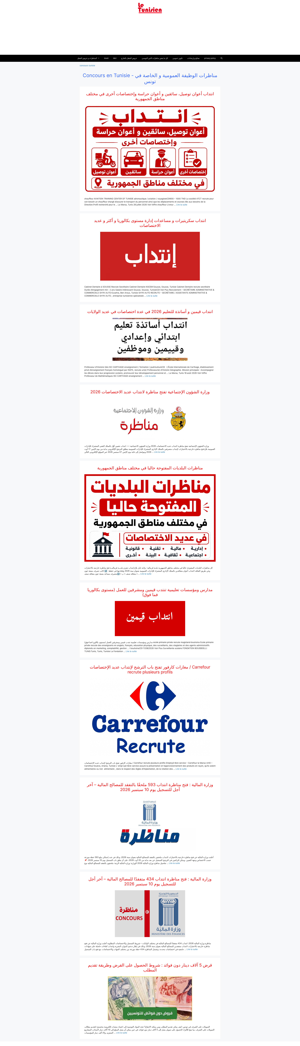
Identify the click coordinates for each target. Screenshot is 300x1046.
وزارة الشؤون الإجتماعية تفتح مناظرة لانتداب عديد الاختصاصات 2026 (150, 391)
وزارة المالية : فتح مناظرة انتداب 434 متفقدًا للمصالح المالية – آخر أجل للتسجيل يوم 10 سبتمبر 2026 (150, 881)
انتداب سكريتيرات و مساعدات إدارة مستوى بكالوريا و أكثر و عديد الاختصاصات (150, 223)
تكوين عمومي (177, 58)
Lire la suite (181, 204)
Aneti (106, 58)
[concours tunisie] (150, 8)
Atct (114, 58)
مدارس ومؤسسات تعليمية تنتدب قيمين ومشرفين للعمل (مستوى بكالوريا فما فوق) (150, 592)
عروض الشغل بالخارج (129, 58)
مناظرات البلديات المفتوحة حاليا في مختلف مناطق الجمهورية (150, 467)
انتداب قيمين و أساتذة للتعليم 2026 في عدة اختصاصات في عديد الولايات (150, 311)
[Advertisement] (150, 35)
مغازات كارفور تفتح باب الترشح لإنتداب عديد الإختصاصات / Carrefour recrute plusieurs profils (150, 669)
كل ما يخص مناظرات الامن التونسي (155, 58)
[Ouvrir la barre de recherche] (221, 58)
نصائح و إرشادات (193, 58)
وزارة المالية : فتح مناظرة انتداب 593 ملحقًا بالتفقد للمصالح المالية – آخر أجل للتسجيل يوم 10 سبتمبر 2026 (150, 787)
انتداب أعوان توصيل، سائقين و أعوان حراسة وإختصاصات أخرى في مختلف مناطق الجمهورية (150, 96)
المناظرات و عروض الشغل (87, 58)
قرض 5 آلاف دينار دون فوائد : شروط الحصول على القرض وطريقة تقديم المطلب (150, 967)
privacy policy (210, 58)
